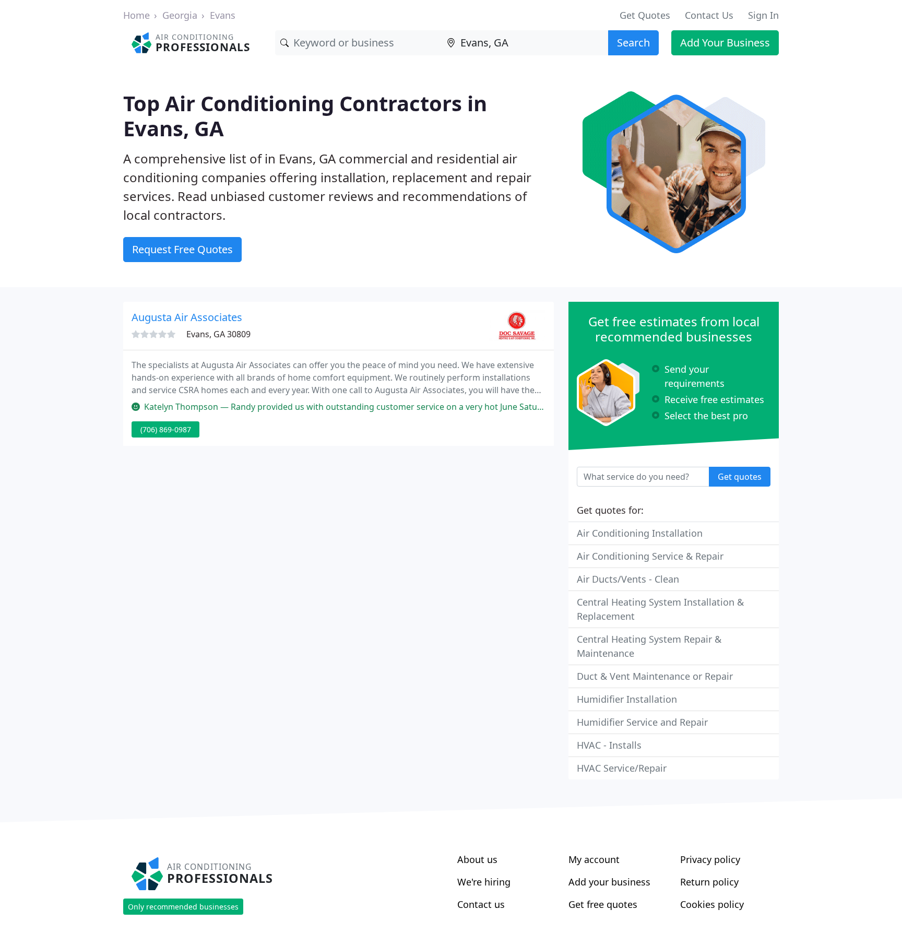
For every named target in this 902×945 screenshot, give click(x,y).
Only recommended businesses (183, 907)
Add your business (609, 882)
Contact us (481, 904)
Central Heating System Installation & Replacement (660, 609)
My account (594, 859)
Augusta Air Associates (187, 317)
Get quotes (740, 476)
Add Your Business (725, 43)
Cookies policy (712, 904)
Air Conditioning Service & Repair (650, 556)
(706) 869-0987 (165, 429)
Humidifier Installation (627, 699)
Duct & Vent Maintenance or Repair (655, 676)
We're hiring (484, 882)
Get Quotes (645, 15)
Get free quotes (602, 904)
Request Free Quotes (182, 249)
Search (633, 43)
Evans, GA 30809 (218, 334)
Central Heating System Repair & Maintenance (649, 646)
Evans (222, 15)
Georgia (179, 15)
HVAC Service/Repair (622, 768)
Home (136, 15)
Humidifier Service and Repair (642, 722)
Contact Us (709, 15)
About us (477, 859)
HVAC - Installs (609, 745)
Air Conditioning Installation (640, 533)
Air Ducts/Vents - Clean (628, 579)
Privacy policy (710, 859)
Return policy (709, 882)
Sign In (763, 15)
